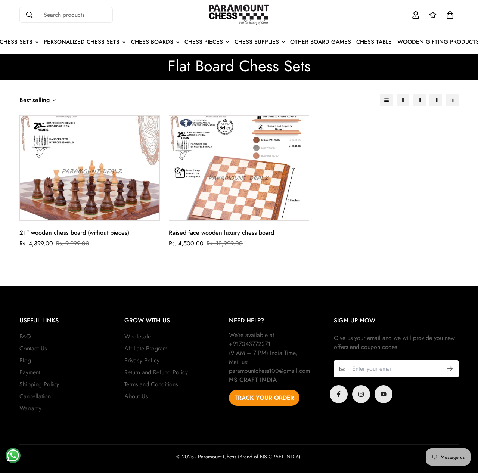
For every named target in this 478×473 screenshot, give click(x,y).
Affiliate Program (145, 348)
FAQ (25, 336)
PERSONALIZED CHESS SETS (82, 42)
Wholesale (137, 336)
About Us (136, 396)
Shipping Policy (39, 384)
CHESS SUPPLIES (257, 42)
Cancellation (35, 396)
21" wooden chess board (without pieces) (74, 232)
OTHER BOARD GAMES (320, 42)
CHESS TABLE (374, 42)
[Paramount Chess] (239, 15)
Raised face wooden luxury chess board (221, 232)
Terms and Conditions (151, 384)
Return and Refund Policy (156, 372)
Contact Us (33, 348)
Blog (25, 360)
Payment (29, 372)
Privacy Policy (141, 360)
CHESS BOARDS (152, 42)
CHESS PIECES (203, 42)
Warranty (30, 408)
